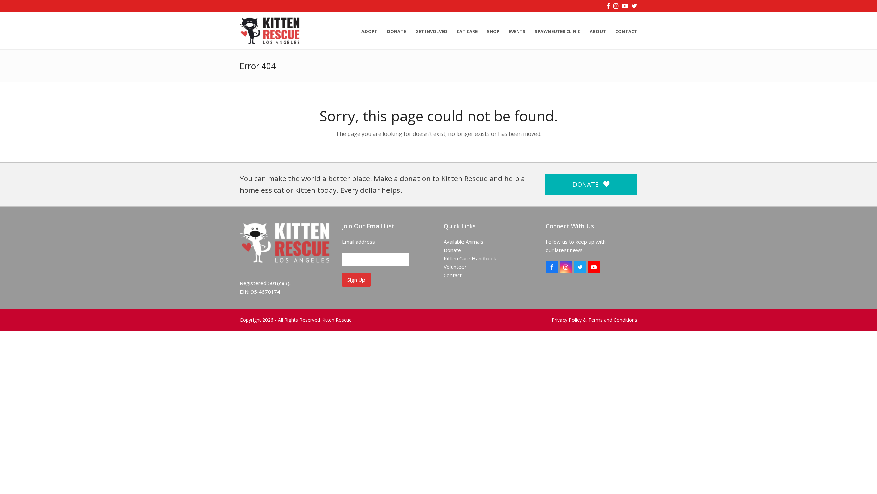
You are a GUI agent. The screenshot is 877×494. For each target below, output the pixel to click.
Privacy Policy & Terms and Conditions (594, 320)
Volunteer (455, 266)
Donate (452, 250)
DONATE (585, 184)
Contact (453, 275)
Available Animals (463, 241)
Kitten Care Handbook (470, 258)
